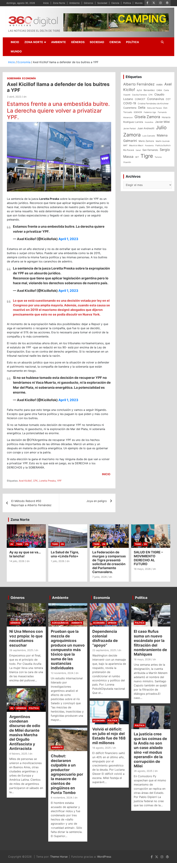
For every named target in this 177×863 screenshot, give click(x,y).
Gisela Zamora (147, 117)
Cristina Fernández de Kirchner (153, 103)
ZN (26, 544)
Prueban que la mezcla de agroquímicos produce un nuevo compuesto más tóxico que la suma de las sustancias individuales (68, 649)
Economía (29, 78)
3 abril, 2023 (14, 96)
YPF (59, 480)
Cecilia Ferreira (139, 95)
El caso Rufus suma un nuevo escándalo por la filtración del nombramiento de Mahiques (150, 642)
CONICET (140, 99)
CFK (35, 480)
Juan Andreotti (145, 128)
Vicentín (127, 162)
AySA (139, 90)
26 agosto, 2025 (143, 770)
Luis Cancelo (148, 136)
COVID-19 (129, 103)
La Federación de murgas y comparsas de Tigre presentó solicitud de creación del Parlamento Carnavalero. (109, 562)
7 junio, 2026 (99, 576)
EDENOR (138, 112)
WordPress (104, 856)
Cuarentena (129, 107)
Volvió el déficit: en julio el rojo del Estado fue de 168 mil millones (109, 736)
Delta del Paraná (154, 108)
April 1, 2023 (68, 239)
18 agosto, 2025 (101, 747)
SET (137, 157)
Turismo (158, 157)
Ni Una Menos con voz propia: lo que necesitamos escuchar (26, 638)
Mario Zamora (146, 141)
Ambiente (74, 3)
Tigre (147, 156)
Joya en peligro (96, 501)
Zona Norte (59, 3)
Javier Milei (162, 122)
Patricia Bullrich (163, 145)
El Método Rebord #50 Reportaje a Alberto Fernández (31, 503)
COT (168, 99)
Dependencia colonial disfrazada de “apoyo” (105, 638)
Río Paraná (128, 150)
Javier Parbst (129, 128)
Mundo (139, 3)
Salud (138, 150)
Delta (141, 107)
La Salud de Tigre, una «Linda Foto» (65, 554)
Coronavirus (155, 99)
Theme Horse (59, 856)
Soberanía (14, 78)
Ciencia (115, 3)
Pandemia (149, 145)
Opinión (112, 623)
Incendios (149, 122)
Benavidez (149, 90)
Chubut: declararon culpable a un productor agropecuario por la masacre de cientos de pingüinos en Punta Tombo (67, 774)
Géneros (88, 3)
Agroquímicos (60, 623)
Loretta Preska (47, 480)
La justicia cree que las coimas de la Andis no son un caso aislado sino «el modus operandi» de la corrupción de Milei (150, 750)
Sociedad (102, 3)
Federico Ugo (150, 112)
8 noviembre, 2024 (61, 797)
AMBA (159, 84)
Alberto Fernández (139, 84)
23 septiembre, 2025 (104, 650)
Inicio (46, 3)
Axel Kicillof (25, 480)
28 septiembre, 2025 (21, 650)
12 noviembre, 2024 (62, 673)
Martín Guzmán (163, 141)
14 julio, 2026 (16, 561)
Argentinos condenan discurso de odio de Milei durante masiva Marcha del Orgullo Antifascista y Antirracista (24, 732)
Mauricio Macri (136, 145)
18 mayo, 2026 (142, 568)
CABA (159, 90)
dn (25, 96)
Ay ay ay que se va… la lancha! (25, 554)
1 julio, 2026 (57, 561)
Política (127, 3)
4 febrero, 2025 (18, 753)
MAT (125, 145)
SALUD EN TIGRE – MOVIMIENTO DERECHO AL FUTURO (148, 558)
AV (11, 544)
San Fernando (150, 149)
